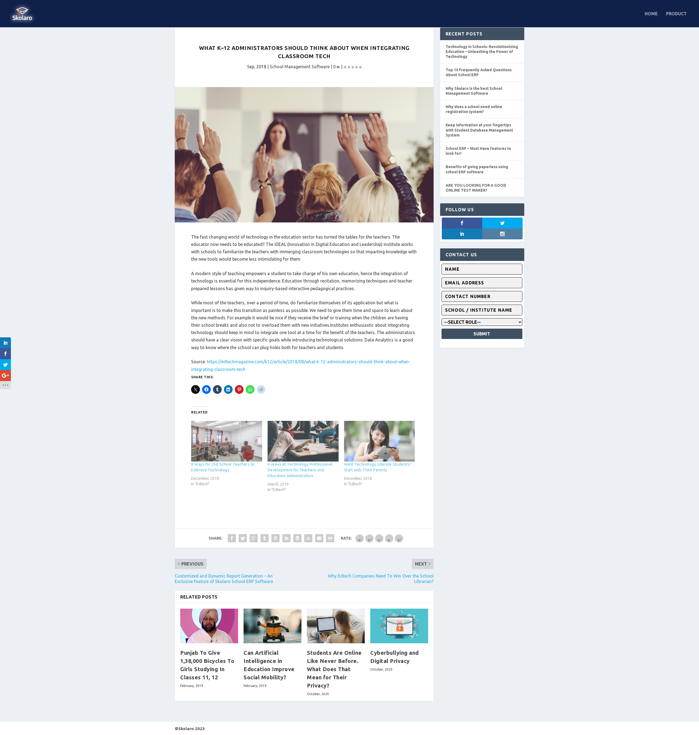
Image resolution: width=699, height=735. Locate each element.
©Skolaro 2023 (190, 728)
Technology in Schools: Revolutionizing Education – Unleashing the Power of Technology (482, 51)
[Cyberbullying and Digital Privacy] (399, 626)
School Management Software (300, 66)
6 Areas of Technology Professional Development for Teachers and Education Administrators (300, 470)
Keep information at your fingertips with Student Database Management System (479, 130)
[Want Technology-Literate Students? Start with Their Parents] (379, 441)
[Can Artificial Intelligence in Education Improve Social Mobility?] (272, 626)
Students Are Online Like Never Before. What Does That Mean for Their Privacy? (334, 669)
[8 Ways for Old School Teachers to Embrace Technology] (226, 441)
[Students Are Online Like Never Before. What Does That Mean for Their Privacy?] (336, 626)
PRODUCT (676, 13)
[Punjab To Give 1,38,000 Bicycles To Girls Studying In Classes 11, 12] (209, 626)
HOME (651, 13)
